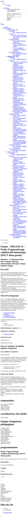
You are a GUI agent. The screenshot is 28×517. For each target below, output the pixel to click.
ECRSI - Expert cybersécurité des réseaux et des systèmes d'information (20, 129)
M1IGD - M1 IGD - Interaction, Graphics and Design (19, 70)
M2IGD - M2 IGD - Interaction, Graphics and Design (19, 86)
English (9, 5)
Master (11, 34)
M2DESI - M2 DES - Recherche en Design (18, 173)
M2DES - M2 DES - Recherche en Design (18, 78)
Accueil (6, 27)
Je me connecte (11, 11)
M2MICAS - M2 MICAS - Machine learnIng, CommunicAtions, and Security (19, 95)
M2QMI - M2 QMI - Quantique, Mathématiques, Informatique (20, 104)
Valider (8, 18)
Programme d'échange (15, 52)
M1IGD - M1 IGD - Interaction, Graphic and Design (19, 163)
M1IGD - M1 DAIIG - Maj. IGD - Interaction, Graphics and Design (20, 37)
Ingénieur (12, 31)
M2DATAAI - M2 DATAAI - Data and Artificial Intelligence (20, 75)
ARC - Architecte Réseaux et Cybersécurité (19, 118)
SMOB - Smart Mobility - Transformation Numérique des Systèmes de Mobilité (19, 142)
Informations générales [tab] (9, 313)
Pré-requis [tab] (6, 314)
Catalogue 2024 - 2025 (12, 151)
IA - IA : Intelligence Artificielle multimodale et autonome (19, 49)
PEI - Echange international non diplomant (20, 54)
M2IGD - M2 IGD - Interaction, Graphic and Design (19, 181)
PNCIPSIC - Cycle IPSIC (19, 150)
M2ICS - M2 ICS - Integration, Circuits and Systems (19, 82)
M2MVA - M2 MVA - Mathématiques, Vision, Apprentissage (19, 100)
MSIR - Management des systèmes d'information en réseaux (19, 138)
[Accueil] (2, 1)
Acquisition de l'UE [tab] (8, 315)
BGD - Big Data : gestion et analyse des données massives (20, 214)
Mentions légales (8, 512)
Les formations (7, 28)
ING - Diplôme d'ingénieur (19, 32)
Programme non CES (15, 149)
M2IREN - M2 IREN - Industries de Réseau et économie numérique (18, 90)
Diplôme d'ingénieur (9, 334)
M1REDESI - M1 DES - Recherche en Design (19, 166)
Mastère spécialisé (14, 39)
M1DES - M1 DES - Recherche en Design (18, 67)
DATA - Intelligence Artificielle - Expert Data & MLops (19, 45)
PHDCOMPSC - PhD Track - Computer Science (20, 111)
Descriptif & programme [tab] (10, 317)
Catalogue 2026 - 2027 (12, 29)
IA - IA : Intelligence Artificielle (18, 224)
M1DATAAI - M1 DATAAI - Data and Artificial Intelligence (20, 63)
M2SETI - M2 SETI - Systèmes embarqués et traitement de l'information (19, 108)
